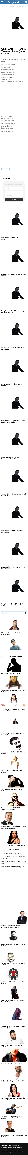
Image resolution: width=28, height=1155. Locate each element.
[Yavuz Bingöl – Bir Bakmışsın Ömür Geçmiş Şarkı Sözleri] (14, 818)
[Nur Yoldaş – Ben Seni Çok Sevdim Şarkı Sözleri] (14, 1090)
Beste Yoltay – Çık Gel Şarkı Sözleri (13, 845)
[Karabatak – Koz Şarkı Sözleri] (14, 665)
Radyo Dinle (4, 1147)
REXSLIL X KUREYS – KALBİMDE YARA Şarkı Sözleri (14, 867)
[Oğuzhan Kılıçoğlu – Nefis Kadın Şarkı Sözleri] (14, 624)
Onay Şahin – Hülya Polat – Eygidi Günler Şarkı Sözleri (13, 421)
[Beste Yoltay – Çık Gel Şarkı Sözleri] (14, 837)
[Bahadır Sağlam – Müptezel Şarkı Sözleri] (14, 1037)
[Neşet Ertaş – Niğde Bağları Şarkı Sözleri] (14, 1108)
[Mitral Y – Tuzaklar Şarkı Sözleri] (14, 646)
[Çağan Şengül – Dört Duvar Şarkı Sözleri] (14, 973)
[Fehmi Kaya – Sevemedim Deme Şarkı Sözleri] (14, 722)
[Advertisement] (14, 98)
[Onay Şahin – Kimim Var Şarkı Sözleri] (14, 221)
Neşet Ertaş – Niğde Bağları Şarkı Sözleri (12, 1117)
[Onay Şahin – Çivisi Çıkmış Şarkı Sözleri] (14, 587)
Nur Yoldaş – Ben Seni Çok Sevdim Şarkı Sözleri (13, 1098)
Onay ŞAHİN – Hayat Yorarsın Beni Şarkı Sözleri (13, 494)
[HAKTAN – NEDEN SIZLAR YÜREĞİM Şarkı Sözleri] (14, 701)
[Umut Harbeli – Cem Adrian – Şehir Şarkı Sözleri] (14, 1014)
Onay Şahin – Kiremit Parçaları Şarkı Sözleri (12, 531)
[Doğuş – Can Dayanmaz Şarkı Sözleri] (14, 1073)
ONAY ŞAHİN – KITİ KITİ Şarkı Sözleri (11, 385)
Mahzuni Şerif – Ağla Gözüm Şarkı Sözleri (13, 963)
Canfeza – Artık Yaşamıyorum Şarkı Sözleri (13, 691)
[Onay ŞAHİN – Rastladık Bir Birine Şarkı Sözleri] (14, 551)
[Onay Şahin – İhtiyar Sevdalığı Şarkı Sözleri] (14, 258)
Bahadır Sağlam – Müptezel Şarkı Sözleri (12, 1046)
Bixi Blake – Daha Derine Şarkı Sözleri (11, 790)
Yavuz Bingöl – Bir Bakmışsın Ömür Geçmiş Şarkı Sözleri (13, 827)
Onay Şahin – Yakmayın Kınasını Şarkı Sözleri (12, 348)
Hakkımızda (4, 1145)
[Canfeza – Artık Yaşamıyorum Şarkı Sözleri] (14, 682)
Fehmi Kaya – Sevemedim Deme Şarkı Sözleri (12, 734)
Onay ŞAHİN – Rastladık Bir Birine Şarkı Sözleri (13, 568)
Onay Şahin (5, 169)
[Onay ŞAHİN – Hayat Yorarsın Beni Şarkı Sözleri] (14, 477)
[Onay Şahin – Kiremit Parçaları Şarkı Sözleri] (14, 514)
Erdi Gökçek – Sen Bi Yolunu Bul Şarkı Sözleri (12, 1001)
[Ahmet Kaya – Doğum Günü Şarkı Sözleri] (14, 744)
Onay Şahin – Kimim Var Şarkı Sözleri (11, 238)
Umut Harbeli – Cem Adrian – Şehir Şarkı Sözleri (13, 1027)
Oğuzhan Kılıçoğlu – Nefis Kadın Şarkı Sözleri (12, 633)
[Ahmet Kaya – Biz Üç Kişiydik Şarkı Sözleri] (14, 936)
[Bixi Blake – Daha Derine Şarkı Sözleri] (14, 781)
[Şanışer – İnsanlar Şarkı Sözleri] (14, 1055)
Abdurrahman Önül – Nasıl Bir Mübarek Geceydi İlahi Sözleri (11, 926)
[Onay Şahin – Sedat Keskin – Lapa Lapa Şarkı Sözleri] (14, 294)
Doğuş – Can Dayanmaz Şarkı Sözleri (14, 1081)
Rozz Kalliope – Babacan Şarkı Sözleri (11, 771)
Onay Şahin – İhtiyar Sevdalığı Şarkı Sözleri (13, 275)
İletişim (20, 1145)
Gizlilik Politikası (12, 1145)
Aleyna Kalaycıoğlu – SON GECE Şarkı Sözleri (14, 1136)
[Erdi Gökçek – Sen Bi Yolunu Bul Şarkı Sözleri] (14, 992)
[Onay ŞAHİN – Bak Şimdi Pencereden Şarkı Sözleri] (14, 441)
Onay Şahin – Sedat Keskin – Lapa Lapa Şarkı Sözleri (13, 311)
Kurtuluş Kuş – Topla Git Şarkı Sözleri (11, 853)
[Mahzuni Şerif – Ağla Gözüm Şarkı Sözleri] (14, 955)
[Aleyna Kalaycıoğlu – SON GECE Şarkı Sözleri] (14, 1127)
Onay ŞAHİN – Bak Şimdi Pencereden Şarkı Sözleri (10, 458)
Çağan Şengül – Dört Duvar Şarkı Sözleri (12, 982)
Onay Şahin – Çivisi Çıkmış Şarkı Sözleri (12, 604)
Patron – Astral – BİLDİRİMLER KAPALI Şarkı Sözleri (11, 808)
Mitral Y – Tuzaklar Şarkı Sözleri (12, 656)
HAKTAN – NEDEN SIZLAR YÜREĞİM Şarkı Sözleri (13, 709)
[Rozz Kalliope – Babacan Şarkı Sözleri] (14, 762)
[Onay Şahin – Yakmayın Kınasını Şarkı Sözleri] (14, 331)
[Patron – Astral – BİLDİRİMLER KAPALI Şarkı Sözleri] (14, 799)
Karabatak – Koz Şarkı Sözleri (11, 673)
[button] (2, 2)
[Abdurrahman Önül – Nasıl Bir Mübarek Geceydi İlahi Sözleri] (14, 917)
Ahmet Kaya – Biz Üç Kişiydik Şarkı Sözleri (13, 945)
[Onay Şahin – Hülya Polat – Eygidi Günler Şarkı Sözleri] (14, 404)
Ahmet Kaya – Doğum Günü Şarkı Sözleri (13, 752)
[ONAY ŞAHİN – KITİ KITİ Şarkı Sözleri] (14, 368)
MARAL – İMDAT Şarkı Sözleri (8, 870)
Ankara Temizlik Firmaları (15, 1147)
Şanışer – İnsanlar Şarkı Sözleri (11, 1064)
